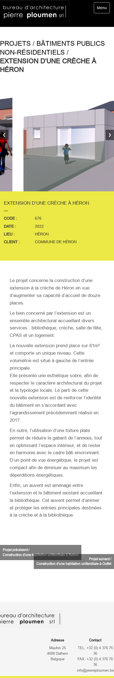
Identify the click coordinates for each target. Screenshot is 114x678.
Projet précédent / (41, 552)
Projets (15, 43)
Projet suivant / (74, 561)
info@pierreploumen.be (95, 670)
